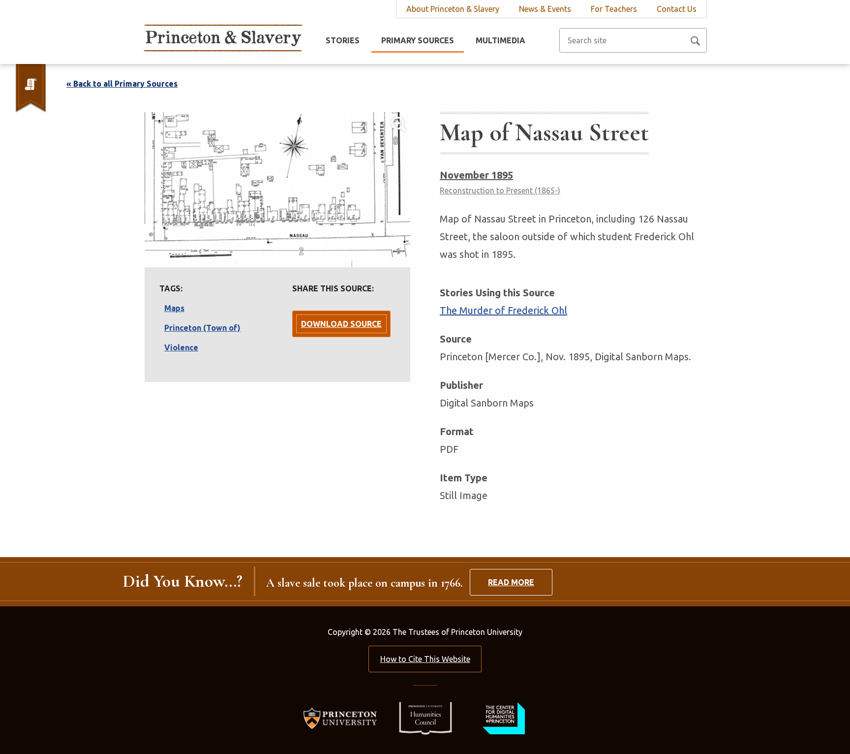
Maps (174, 308)
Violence (181, 347)
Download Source (341, 323)
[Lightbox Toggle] (277, 189)
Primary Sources (417, 40)
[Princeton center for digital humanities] (502, 717)
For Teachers (614, 8)
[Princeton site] (343, 717)
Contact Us (677, 8)
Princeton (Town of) (202, 327)
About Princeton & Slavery (452, 8)
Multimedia (500, 40)
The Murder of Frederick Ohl (503, 310)
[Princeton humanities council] (420, 717)
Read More (511, 582)
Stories (343, 40)
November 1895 (476, 175)
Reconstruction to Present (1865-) (500, 190)
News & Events (545, 8)
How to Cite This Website (425, 659)
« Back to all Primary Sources (122, 83)
